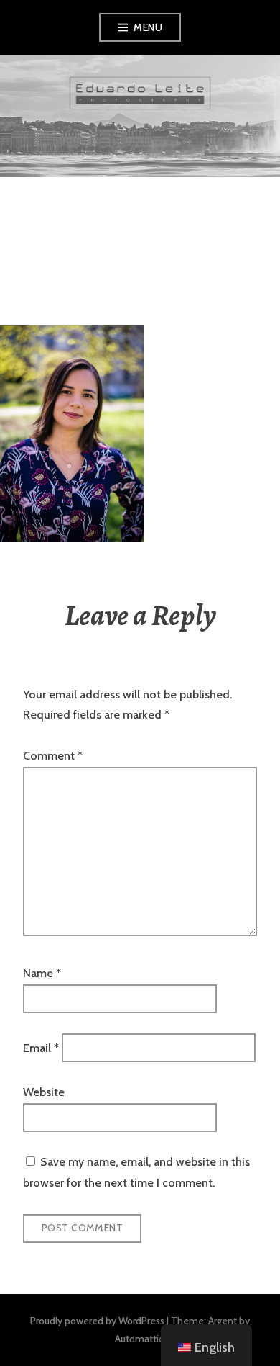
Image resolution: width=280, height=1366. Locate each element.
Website (44, 1092)
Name (42, 973)
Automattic (139, 1338)
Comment (53, 756)
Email (41, 1047)
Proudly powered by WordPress (97, 1320)
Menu (148, 27)
